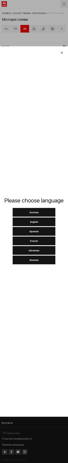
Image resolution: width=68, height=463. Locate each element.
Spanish (34, 231)
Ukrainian (34, 250)
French (34, 241)
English (34, 222)
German (34, 212)
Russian (34, 260)
